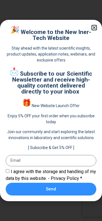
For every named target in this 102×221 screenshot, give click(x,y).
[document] (51, 110)
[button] (94, 28)
